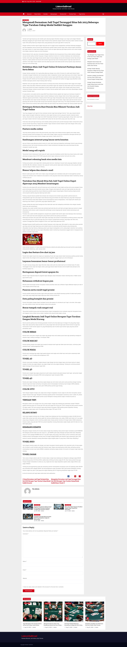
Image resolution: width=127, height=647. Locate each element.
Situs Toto (89, 106)
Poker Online (37, 14)
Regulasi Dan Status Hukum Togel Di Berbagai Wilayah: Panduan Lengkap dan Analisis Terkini (42, 508)
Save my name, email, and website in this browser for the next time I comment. (44, 586)
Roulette (46, 14)
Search (90, 39)
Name (25, 561)
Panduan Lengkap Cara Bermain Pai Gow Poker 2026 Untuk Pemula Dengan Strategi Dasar (95, 77)
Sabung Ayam (53, 14)
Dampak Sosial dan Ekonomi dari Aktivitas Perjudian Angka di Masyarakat (42, 518)
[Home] (23, 14)
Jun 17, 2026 (68, 510)
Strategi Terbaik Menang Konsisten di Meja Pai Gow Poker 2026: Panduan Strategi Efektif (95, 70)
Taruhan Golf (63, 14)
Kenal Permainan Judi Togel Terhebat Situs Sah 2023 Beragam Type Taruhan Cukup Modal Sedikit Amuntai (36, 481)
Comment (26, 533)
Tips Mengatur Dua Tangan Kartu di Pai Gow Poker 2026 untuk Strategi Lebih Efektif (95, 56)
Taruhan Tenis (72, 14)
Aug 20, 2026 (90, 627)
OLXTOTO (31, 644)
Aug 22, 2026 (48, 627)
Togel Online (82, 14)
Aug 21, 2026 (69, 627)
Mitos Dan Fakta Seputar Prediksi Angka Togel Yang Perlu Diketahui (73, 508)
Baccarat (29, 14)
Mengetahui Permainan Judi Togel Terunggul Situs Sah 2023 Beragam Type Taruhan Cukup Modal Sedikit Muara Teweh (66, 481)
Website (25, 578)
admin (30, 29)
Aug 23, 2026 (27, 627)
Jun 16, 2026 (37, 520)
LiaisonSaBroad (63, 6)
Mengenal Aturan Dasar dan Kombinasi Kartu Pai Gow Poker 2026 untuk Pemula (95, 63)
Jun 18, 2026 (37, 510)
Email (24, 570)
